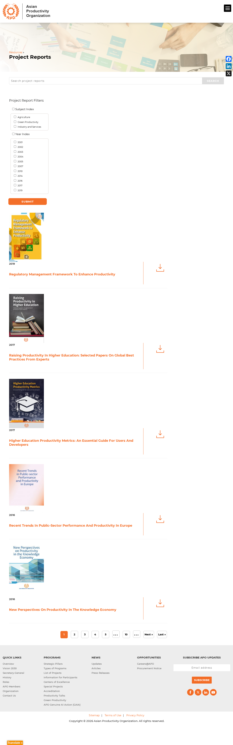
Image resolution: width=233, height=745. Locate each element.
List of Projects (53, 672)
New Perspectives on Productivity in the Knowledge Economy (62, 610)
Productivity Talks (54, 695)
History (7, 677)
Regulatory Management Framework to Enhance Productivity (62, 274)
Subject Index (24, 109)
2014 (20, 176)
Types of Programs (55, 668)
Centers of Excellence (57, 681)
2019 (19, 190)
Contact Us (9, 695)
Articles (96, 668)
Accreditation (52, 691)
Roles (6, 681)
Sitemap (94, 715)
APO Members (11, 686)
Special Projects (53, 686)
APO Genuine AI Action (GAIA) (62, 704)
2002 (20, 147)
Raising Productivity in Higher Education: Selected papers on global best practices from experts (71, 357)
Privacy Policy (135, 715)
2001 (20, 142)
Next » (149, 634)
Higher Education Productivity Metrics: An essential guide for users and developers (71, 443)
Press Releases (101, 672)
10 (126, 634)
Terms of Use (113, 715)
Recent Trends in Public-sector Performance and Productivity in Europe (70, 526)
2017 (19, 185)
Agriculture (23, 117)
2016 (19, 180)
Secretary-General (13, 672)
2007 (20, 166)
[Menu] (227, 8)
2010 (20, 171)
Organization (11, 691)
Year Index (22, 134)
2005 (20, 161)
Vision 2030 (10, 668)
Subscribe (202, 680)
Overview (8, 663)
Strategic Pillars (53, 663)
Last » (162, 634)
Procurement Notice (149, 668)
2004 (20, 156)
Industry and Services (29, 126)
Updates (97, 663)
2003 (20, 152)
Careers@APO (145, 663)
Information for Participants (60, 677)
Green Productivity (27, 122)
